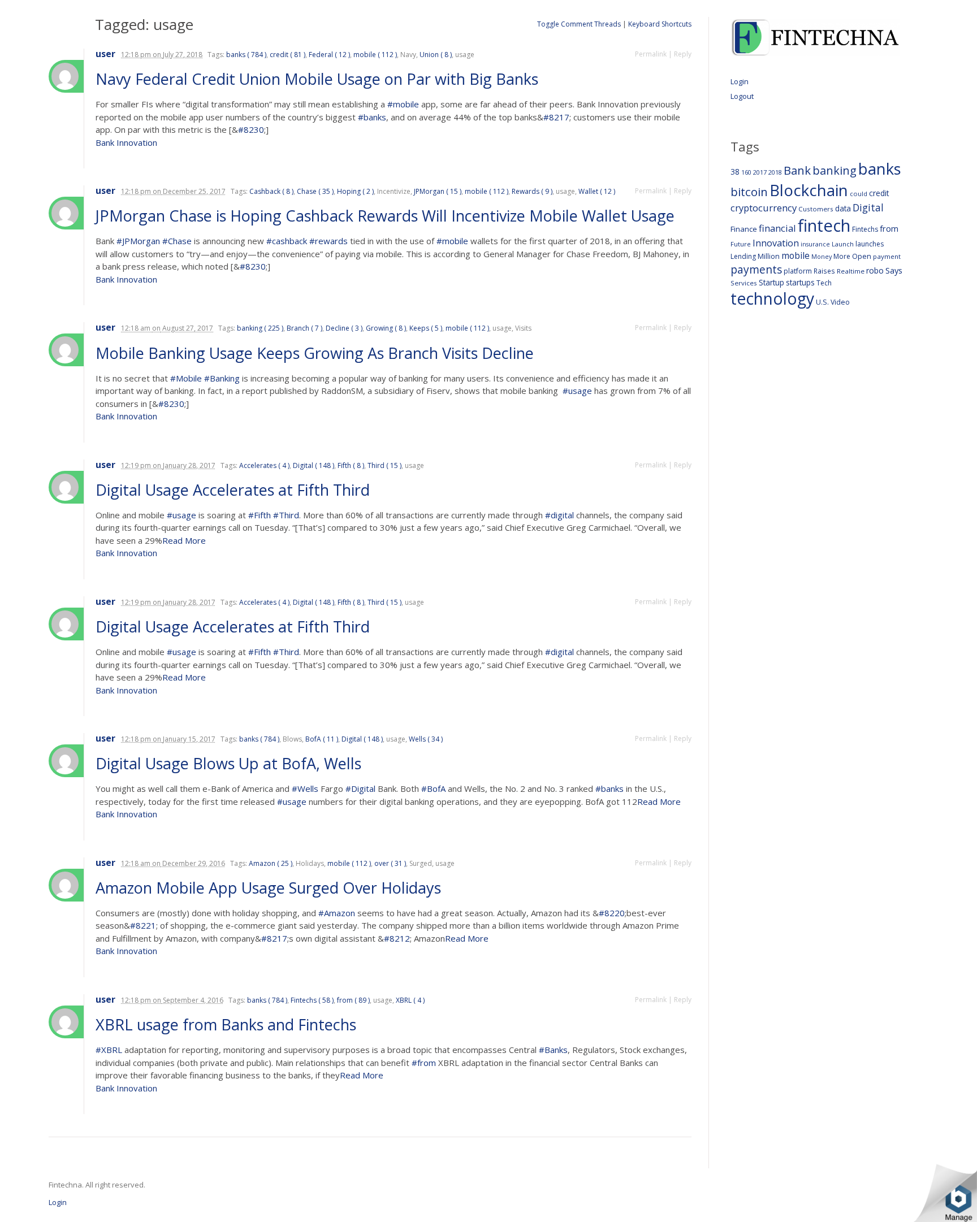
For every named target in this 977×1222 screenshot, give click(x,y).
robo (875, 270)
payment (887, 256)
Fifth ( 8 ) (351, 465)
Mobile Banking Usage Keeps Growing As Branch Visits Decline (317, 353)
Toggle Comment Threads (579, 24)
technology (772, 298)
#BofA (433, 788)
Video (840, 302)
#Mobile (186, 378)
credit (879, 193)
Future (740, 244)
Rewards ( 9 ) (532, 191)
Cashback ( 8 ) (271, 191)
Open (861, 256)
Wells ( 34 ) (426, 739)
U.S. (822, 302)
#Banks (553, 1049)
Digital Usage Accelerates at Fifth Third (235, 489)
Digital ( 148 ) (313, 465)
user (105, 54)
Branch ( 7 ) (304, 328)
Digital (868, 207)
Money (821, 256)
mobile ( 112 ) (375, 54)
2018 (775, 172)
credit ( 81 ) (287, 54)
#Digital (360, 788)
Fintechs (865, 229)
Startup (771, 282)
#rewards (328, 240)
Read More (184, 540)
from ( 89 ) (353, 1000)
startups (800, 282)
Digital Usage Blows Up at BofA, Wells (230, 763)
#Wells (305, 788)
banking (834, 170)
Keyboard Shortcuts (659, 24)
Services (743, 283)
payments (756, 269)
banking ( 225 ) (260, 328)
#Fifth (259, 515)
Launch (843, 244)
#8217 (556, 117)
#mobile (403, 104)
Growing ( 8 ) (386, 328)
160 (746, 172)
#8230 (251, 129)
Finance (743, 229)
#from (424, 1062)
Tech (824, 283)
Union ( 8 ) (436, 54)
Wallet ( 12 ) (596, 191)
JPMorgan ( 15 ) (437, 191)
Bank (797, 170)
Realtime (850, 271)
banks (879, 168)
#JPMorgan (138, 240)
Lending (743, 256)
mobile (795, 255)
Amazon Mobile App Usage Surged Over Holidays (270, 887)
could (858, 193)
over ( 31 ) (390, 863)
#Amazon (336, 912)
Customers (815, 209)
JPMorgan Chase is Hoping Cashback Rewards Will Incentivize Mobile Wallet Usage (387, 215)
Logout (742, 96)
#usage (577, 390)
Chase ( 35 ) (315, 191)
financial (777, 228)
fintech (824, 225)
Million (769, 256)
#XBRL (109, 1049)
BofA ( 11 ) (321, 739)
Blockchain (809, 190)
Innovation (776, 243)
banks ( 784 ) (246, 54)
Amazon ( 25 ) (270, 863)
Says (893, 270)
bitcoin (749, 192)
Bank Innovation (126, 142)
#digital (559, 515)
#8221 (143, 925)
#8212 (397, 938)
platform (798, 271)
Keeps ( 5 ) (425, 328)
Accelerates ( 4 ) (264, 465)
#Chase (177, 240)
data (843, 208)
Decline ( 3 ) (344, 328)
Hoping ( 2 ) (355, 191)
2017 (760, 172)
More (841, 256)
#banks (372, 117)
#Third (286, 515)
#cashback (286, 240)
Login (739, 81)
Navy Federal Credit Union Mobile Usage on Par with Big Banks (319, 78)
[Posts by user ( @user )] (66, 76)
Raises (824, 270)
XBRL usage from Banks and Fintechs (228, 1024)
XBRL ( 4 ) (410, 1000)
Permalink (651, 54)
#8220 (612, 912)
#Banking (222, 378)
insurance (815, 244)
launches (869, 244)
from (889, 228)
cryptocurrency (763, 207)
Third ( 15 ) (384, 465)
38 (735, 171)
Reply (682, 54)
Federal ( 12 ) (329, 54)
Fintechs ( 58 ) (312, 1000)
